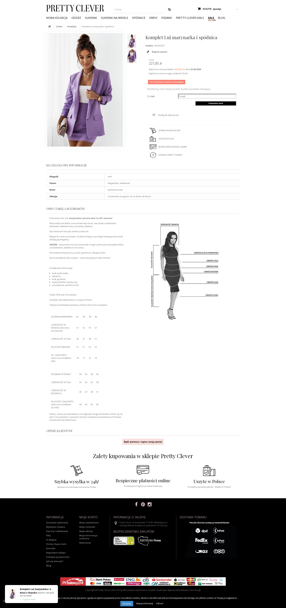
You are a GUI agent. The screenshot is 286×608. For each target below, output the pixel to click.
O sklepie (51, 539)
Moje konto (88, 517)
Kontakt (50, 548)
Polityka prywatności (58, 556)
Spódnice (138, 18)
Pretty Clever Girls (190, 18)
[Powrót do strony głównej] (49, 26)
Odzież (76, 18)
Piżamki (166, 18)
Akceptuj (126, 603)
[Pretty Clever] (76, 8)
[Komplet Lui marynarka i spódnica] (132, 41)
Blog (221, 18)
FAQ (48, 535)
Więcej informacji (145, 603)
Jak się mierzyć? (54, 561)
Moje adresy (86, 531)
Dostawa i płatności (57, 522)
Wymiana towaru (55, 526)
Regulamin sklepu (56, 552)
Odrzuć (159, 603)
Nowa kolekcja (57, 18)
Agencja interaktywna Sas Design (184, 589)
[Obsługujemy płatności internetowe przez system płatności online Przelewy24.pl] (143, 581)
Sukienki (91, 18)
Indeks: (149, 45)
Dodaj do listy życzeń (168, 115)
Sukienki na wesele (114, 18)
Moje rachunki (87, 526)
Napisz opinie (159, 51)
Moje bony (85, 542)
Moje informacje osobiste (88, 537)
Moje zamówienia (89, 522)
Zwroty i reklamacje (57, 531)
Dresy (153, 18)
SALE (211, 18)
